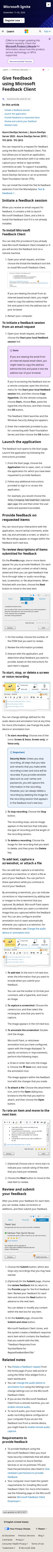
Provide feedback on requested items (22, 117)
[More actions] (48, 70)
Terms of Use (38, 1543)
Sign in (47, 31)
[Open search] (40, 31)
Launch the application (15, 113)
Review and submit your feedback (21, 121)
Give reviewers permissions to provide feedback (28, 1473)
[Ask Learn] (43, 70)
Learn (5, 69)
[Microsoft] (26, 31)
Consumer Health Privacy (14, 1543)
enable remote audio (19, 1407)
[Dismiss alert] (48, 4)
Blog (40, 1535)
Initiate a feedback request (26, 1366)
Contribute (7, 1539)
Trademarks (7, 1548)
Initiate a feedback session (17, 110)
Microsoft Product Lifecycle (21, 46)
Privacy (19, 1539)
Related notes (11, 125)
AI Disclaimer (8, 1535)
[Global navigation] (3, 31)
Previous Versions (20, 69)
